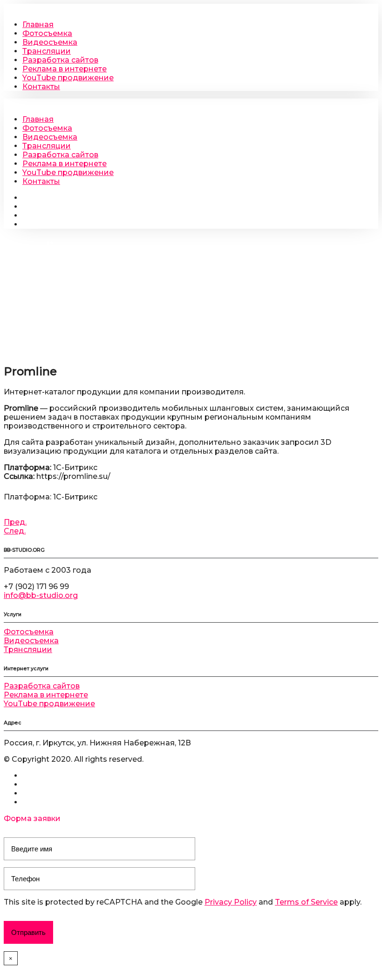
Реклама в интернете (64, 68)
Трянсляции (28, 649)
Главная (38, 24)
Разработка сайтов (60, 60)
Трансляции (46, 51)
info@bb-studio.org (41, 595)
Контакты (41, 86)
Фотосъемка (47, 33)
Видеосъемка (49, 42)
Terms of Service (306, 902)
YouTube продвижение (68, 77)
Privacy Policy (231, 902)
